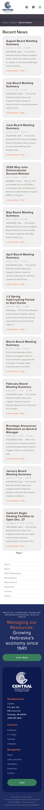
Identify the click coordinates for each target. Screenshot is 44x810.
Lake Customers (14, 759)
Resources (12, 768)
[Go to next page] (26, 552)
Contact (10, 773)
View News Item (15, 70)
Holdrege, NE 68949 (16, 714)
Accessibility (15, 797)
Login (22, 782)
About (13, 22)
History (7, 595)
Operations (12, 764)
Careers (8, 591)
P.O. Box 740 (13, 707)
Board (7, 568)
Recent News (10, 577)
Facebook (11, 730)
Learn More (22, 657)
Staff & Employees (12, 573)
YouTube (11, 739)
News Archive (10, 582)
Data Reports (33, 7)
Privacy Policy (27, 797)
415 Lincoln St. (14, 710)
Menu (40, 7)
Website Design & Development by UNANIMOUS (22, 805)
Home (5, 22)
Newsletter (9, 586)
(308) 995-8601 (14, 718)
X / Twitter (11, 734)
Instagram (11, 743)
